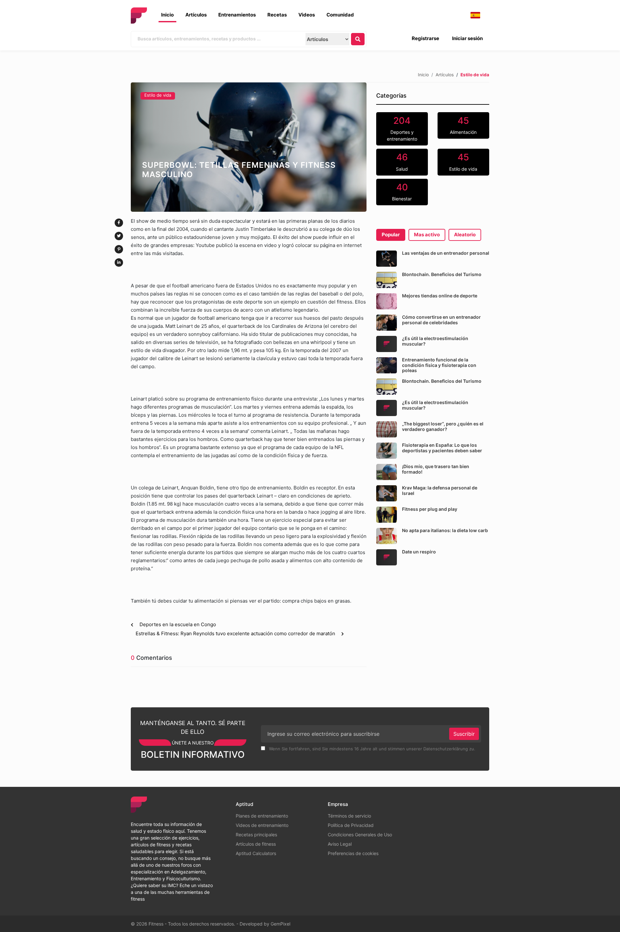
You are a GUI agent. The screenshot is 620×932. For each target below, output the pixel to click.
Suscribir (464, 734)
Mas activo (427, 234)
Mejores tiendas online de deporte (439, 295)
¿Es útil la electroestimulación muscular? (435, 341)
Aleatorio (465, 234)
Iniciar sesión (467, 38)
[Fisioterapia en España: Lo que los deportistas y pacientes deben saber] (386, 451)
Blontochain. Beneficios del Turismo (441, 274)
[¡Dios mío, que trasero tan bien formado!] (386, 472)
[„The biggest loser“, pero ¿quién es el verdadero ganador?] (386, 429)
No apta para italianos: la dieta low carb (445, 530)
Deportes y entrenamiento (402, 128)
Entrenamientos (237, 15)
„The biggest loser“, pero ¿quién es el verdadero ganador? (442, 426)
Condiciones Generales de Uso (360, 834)
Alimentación (463, 125)
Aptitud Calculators (256, 853)
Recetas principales (256, 834)
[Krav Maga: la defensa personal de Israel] (386, 493)
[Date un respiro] (386, 557)
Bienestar (402, 192)
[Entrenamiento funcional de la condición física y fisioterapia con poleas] (386, 365)
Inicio (167, 15)
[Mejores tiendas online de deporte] (386, 301)
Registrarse (425, 38)
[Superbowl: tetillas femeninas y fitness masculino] (249, 147)
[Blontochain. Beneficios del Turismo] (386, 280)
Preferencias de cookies (353, 853)
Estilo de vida (157, 95)
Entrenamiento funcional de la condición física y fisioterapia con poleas (439, 365)
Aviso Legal (340, 844)
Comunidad (340, 15)
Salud (402, 162)
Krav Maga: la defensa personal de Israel (439, 490)
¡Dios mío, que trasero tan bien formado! (435, 469)
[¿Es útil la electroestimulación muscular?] (386, 344)
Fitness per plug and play (429, 509)
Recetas (277, 15)
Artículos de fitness (256, 844)
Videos (306, 15)
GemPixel (280, 924)
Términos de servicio (349, 816)
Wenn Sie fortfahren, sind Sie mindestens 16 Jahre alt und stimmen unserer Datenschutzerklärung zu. (371, 748)
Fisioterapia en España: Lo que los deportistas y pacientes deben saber (442, 447)
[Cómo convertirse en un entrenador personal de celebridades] (386, 323)
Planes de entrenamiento (262, 816)
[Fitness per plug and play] (386, 515)
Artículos (196, 15)
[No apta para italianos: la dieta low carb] (386, 536)
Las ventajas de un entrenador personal (445, 253)
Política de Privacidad (351, 825)
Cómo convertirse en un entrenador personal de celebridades (441, 319)
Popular (391, 234)
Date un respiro (419, 551)
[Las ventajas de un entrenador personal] (386, 259)
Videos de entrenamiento (262, 825)
